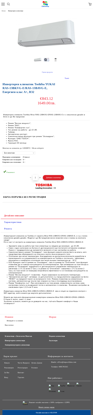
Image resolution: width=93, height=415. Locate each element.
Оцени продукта (47, 72)
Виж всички (9, 325)
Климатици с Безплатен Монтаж (18, 336)
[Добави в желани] (87, 170)
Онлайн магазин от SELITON (46, 413)
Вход (6, 377)
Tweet (67, 78)
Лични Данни (36, 363)
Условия (34, 368)
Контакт (21, 373)
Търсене (21, 377)
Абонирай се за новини (15, 321)
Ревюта (8, 228)
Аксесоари (53, 340)
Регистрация (22, 368)
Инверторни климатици (15, 11)
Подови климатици (57, 336)
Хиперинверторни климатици (17, 345)
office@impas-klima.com (66, 362)
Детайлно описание (14, 215)
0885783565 (63, 367)
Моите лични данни (46, 407)
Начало (4, 11)
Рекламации (9, 368)
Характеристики (12, 222)
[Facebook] (51, 372)
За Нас (6, 373)
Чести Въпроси (24, 363)
